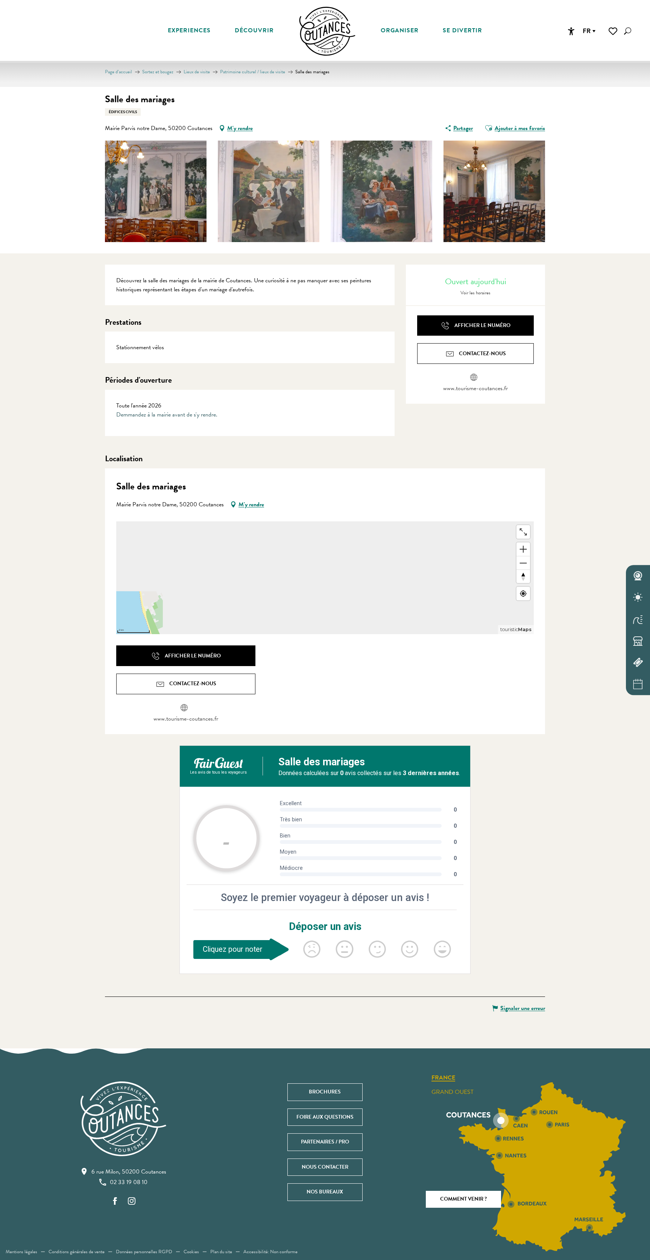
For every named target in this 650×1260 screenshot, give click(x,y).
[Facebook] (115, 1201)
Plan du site (221, 1251)
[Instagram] (131, 1201)
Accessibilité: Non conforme (270, 1251)
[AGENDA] (638, 684)
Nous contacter (325, 1167)
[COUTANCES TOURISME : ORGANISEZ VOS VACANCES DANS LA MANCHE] (327, 31)
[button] (627, 31)
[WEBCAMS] (638, 576)
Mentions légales (21, 1251)
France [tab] (443, 1078)
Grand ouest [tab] (452, 1092)
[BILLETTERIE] (638, 663)
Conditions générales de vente (77, 1251)
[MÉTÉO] (638, 598)
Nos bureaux (325, 1192)
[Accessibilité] (571, 31)
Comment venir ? (463, 1199)
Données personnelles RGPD (144, 1251)
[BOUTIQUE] (638, 641)
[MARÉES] (638, 619)
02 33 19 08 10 (128, 1182)
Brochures (325, 1092)
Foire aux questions (325, 1117)
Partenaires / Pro (325, 1142)
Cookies (191, 1251)
